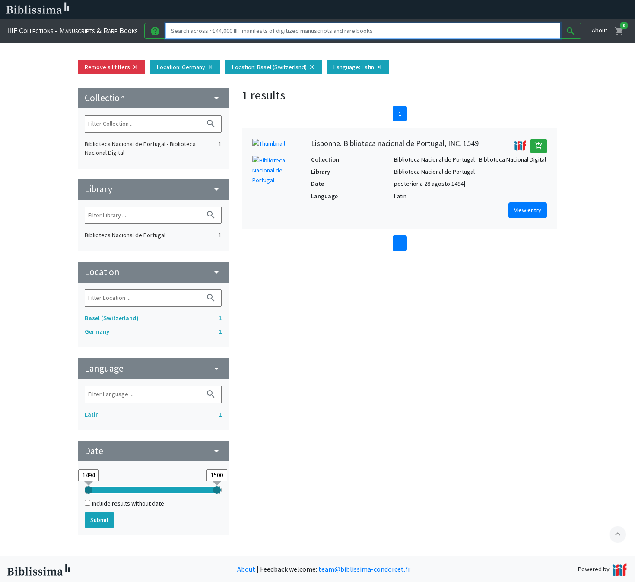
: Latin (357, 67)
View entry (527, 210)
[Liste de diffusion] (401, 9)
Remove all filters (111, 67)
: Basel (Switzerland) (273, 67)
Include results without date (128, 503)
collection (153, 98)
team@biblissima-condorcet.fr (364, 569)
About (599, 30)
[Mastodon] (442, 9)
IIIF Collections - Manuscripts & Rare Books (72, 30)
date (153, 451)
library (153, 189)
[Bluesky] (428, 9)
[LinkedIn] (415, 9)
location (153, 272)
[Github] (470, 9)
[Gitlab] (484, 9)
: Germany (185, 67)
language (153, 368)
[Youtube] (456, 9)
